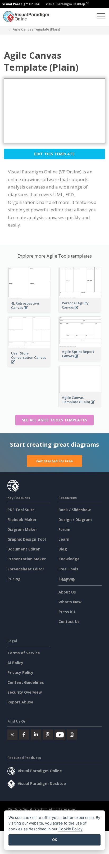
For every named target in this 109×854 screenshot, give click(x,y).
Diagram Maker (22, 529)
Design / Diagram (75, 519)
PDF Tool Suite (21, 509)
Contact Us (69, 621)
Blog (62, 549)
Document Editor (23, 549)
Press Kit (66, 611)
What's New (69, 601)
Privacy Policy (20, 672)
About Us (67, 592)
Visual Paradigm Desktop (66, 4)
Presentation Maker (26, 558)
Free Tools (68, 568)
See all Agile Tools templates (54, 419)
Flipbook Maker (22, 519)
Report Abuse (20, 701)
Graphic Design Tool (26, 539)
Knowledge (69, 558)
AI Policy (15, 662)
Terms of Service (23, 652)
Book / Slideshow (74, 509)
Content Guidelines (25, 682)
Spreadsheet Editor (25, 568)
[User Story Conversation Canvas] (29, 365)
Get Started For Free (54, 461)
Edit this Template (54, 153)
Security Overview (24, 692)
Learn (63, 539)
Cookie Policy (70, 829)
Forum (64, 529)
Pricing (14, 578)
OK (54, 840)
